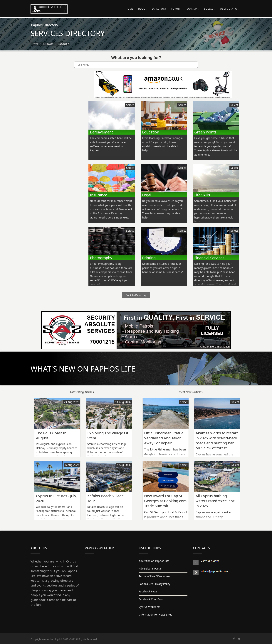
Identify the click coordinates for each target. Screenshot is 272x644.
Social (208, 8)
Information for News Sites (155, 614)
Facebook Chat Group (152, 599)
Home (129, 8)
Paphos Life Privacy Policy (154, 584)
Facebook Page (148, 591)
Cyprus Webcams (149, 607)
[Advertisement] (55, 126)
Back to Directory (136, 295)
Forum (176, 8)
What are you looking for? (136, 57)
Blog (141, 8)
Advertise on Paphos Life (154, 561)
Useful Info (228, 8)
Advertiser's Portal (150, 568)
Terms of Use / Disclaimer (154, 576)
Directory (159, 8)
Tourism (191, 8)
